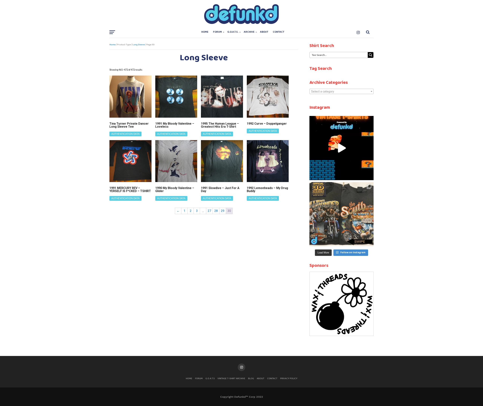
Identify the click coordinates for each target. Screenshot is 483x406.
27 (209, 211)
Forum (217, 32)
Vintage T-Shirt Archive (231, 379)
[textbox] (341, 91)
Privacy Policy (288, 379)
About (264, 32)
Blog (251, 379)
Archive (249, 32)
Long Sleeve (138, 45)
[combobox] (341, 91)
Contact (278, 32)
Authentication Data (125, 134)
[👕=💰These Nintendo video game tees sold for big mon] (341, 148)
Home (204, 32)
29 (222, 211)
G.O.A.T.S (210, 379)
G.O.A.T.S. (232, 32)
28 (216, 211)
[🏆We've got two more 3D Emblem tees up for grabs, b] (341, 214)
